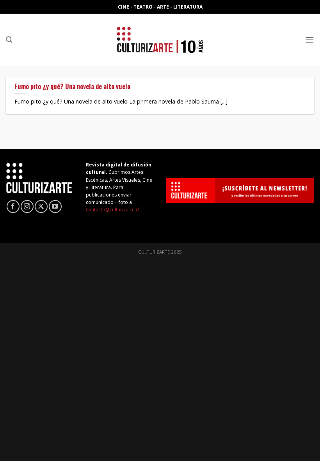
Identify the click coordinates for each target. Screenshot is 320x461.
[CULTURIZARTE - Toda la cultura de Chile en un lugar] (160, 39)
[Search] (9, 39)
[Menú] (309, 39)
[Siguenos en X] (41, 206)
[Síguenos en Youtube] (55, 206)
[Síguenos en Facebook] (13, 206)
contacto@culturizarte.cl (112, 209)
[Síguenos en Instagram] (27, 206)
